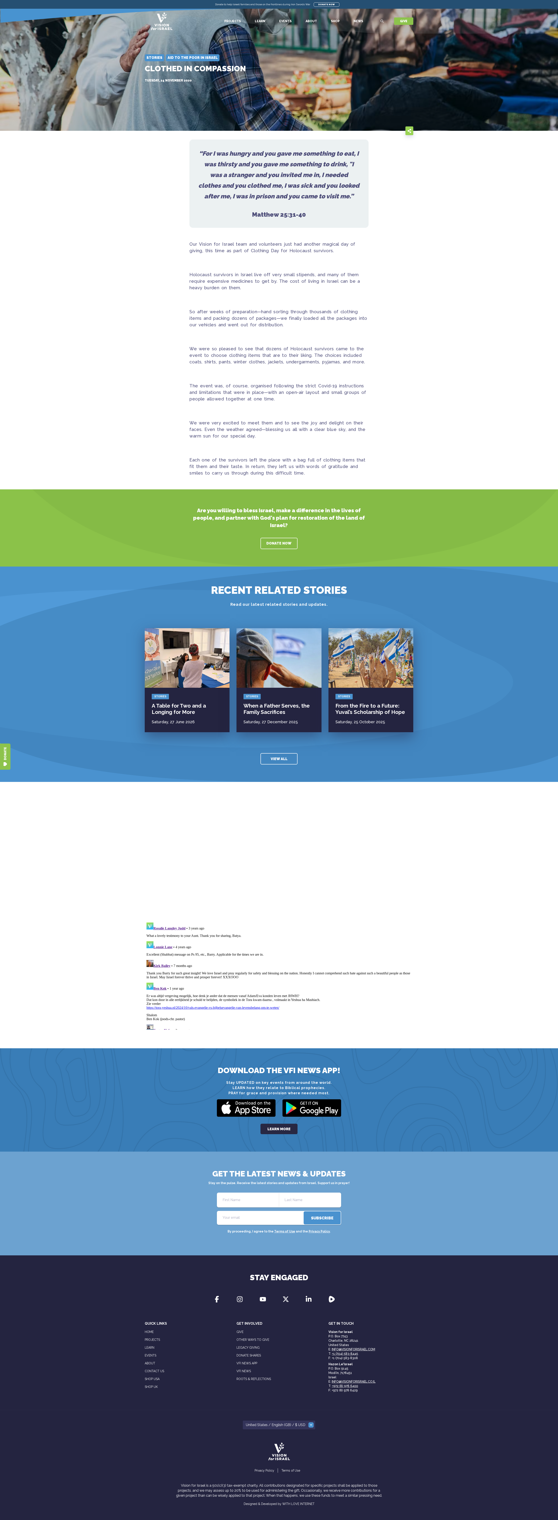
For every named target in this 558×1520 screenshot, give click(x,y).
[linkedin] (398, 130)
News (358, 21)
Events (285, 21)
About (311, 21)
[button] (279, 1425)
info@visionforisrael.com (353, 1349)
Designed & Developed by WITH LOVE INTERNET (279, 1504)
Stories (160, 696)
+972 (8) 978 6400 (345, 1386)
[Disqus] (279, 858)
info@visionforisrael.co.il (354, 1381)
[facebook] (381, 130)
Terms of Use (284, 1231)
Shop (335, 21)
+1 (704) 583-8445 (345, 1353)
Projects (232, 21)
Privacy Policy (319, 1231)
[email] (372, 130)
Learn (260, 21)
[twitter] (389, 130)
